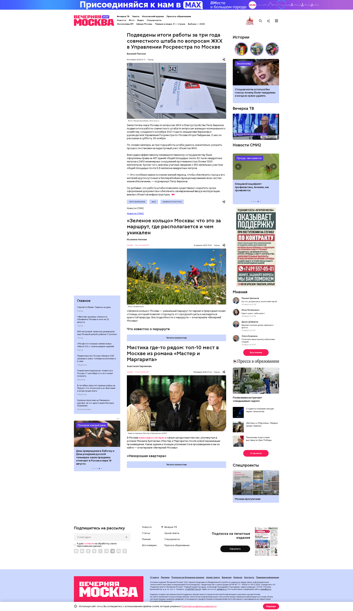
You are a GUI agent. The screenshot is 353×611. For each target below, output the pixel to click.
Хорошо (271, 606)
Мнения (240, 292)
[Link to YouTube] (100, 551)
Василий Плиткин (136, 53)
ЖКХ (154, 201)
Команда (237, 577)
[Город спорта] (249, 20)
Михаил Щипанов (250, 298)
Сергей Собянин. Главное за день (94, 307)
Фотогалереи (149, 545)
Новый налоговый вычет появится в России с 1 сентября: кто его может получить (95, 373)
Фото (132, 20)
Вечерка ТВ (123, 16)
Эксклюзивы (244, 63)
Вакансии (227, 577)
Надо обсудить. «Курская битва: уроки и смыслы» (256, 127)
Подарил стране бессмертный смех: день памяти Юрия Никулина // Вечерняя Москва (257, 49)
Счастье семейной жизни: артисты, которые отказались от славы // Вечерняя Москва (272, 49)
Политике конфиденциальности (198, 606)
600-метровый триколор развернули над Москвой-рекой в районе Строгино (97, 333)
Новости (121, 20)
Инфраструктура (172, 201)
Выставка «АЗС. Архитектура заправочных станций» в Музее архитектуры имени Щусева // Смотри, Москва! (241, 49)
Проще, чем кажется (249, 158)
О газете (154, 577)
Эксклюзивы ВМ (125, 24)
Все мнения (256, 352)
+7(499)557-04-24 (193, 589)
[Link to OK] (88, 551)
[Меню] (276, 20)
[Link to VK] (82, 551)
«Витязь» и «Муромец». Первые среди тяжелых (262, 424)
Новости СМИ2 (135, 213)
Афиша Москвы (144, 24)
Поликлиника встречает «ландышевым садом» (247, 399)
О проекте (256, 453)
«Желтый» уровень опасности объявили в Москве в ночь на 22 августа (93, 319)
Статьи (146, 533)
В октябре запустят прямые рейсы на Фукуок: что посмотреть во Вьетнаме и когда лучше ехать (96, 388)
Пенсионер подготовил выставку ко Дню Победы (259, 439)
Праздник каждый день (92, 425)
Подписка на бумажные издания (187, 577)
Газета (135, 16)
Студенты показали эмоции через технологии (260, 410)
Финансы (81, 380)
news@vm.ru (265, 589)
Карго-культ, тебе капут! (253, 313)
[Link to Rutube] (118, 551)
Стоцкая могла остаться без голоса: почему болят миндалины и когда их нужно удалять (255, 92)
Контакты (249, 577)
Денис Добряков (250, 322)
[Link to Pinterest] (124, 551)
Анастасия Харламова (139, 366)
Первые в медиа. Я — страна (170, 24)
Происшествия (84, 409)
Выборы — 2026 (196, 24)
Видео (140, 20)
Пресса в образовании (179, 16)
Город (80, 311)
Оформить (235, 548)
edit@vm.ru (222, 589)
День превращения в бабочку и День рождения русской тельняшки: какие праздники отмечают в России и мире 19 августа (95, 457)
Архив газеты (171, 533)
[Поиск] (260, 20)
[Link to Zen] (94, 551)
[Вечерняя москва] (108, 589)
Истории (241, 37)
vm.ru (203, 587)
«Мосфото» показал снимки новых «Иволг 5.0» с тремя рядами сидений (95, 345)
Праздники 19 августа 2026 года (97, 434)
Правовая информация (267, 577)
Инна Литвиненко (250, 310)
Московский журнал (153, 16)
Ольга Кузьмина (250, 336)
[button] (79, 433)
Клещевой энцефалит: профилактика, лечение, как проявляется (256, 167)
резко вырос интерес (152, 437)
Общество (82, 365)
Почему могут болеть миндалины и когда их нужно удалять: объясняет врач (256, 72)
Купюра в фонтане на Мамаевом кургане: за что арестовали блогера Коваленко (95, 403)
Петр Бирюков (137, 201)
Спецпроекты (154, 20)
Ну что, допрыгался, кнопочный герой (259, 301)
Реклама (165, 577)
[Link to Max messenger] (76, 551)
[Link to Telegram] (106, 551)
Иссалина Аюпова (137, 239)
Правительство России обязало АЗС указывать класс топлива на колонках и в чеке (96, 358)
